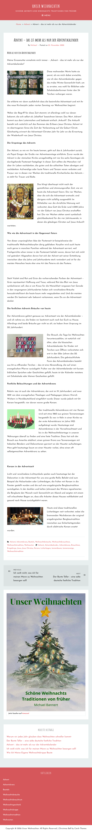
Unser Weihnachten (46, 6)
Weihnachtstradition (15, 545)
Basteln (31, 542)
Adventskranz (22, 542)
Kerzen (37, 548)
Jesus (19, 548)
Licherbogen (46, 548)
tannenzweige (68, 548)
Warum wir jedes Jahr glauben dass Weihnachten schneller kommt (39, 737)
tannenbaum (57, 548)
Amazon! (25, 713)
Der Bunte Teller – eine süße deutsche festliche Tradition (34, 741)
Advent (27, 24)
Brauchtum (75, 545)
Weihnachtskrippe (10, 810)
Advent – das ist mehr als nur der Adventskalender (31, 745)
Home (19, 24)
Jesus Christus (27, 548)
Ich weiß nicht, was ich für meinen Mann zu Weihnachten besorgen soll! (41, 749)
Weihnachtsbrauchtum (61, 542)
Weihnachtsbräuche (43, 542)
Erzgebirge (11, 548)
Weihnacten (29, 545)
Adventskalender (51, 545)
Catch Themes (80, 828)
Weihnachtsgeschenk (12, 805)
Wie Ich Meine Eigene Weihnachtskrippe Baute (29, 753)
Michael (34, 45)
